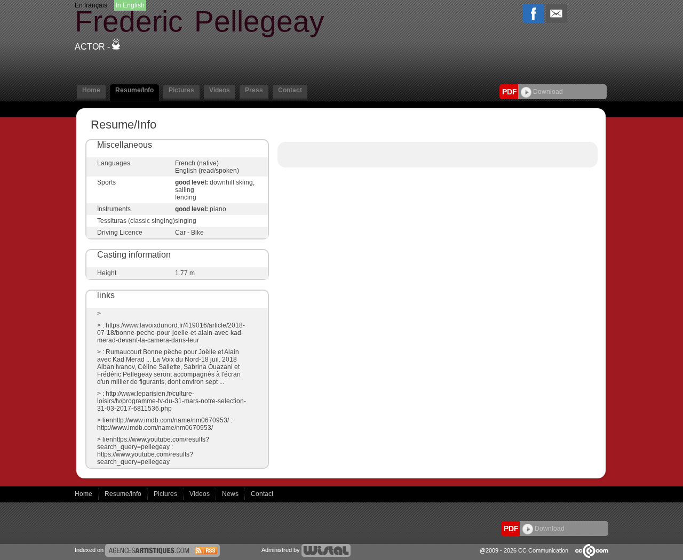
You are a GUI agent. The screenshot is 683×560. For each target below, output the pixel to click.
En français (91, 5)
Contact (262, 494)
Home (84, 494)
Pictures (166, 494)
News (231, 494)
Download (547, 91)
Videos (200, 494)
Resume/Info (124, 494)
